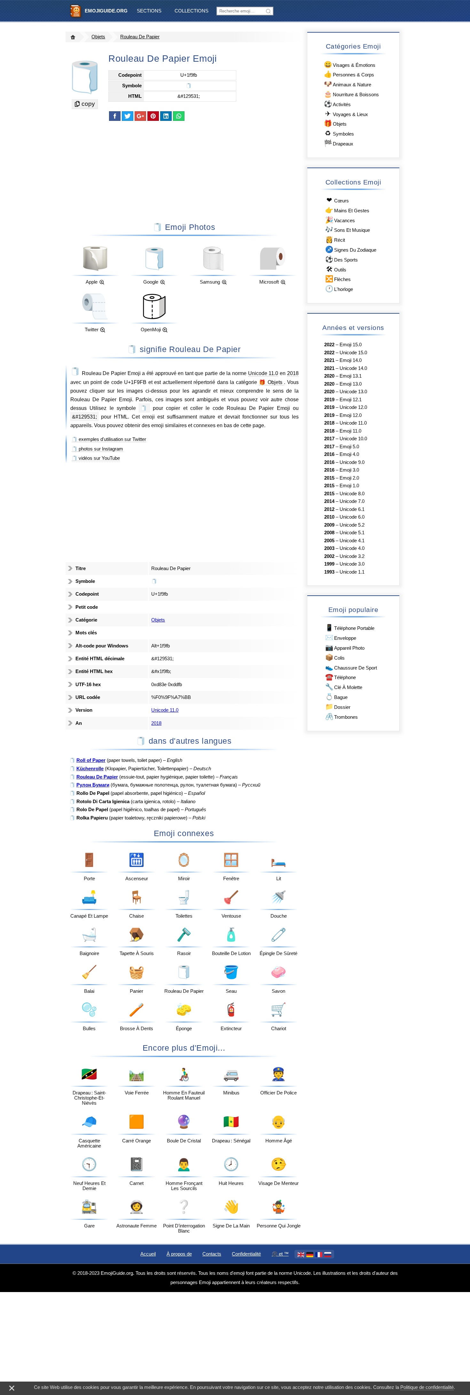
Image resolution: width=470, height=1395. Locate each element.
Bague (336, 696)
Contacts (211, 1254)
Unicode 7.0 (352, 501)
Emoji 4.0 (349, 454)
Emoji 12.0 (351, 415)
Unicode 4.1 (352, 540)
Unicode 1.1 (352, 572)
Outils (336, 269)
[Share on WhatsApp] (178, 116)
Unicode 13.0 (353, 391)
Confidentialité (246, 1254)
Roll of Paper (91, 760)
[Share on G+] (140, 116)
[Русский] (327, 1254)
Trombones (341, 716)
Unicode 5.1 (352, 532)
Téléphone (340, 676)
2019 (329, 399)
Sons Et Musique (347, 229)
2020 (329, 376)
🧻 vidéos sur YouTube (96, 458)
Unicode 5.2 (352, 525)
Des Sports (341, 259)
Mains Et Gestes (347, 210)
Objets (98, 36)
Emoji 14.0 (351, 360)
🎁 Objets (271, 382)
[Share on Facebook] (115, 116)
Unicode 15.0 (353, 352)
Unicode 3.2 (352, 556)
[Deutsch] (309, 1254)
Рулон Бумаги (92, 785)
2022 (329, 344)
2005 (329, 540)
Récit (335, 239)
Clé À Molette (343, 686)
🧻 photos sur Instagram (97, 448)
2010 (329, 517)
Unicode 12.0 (353, 407)
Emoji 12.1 (351, 399)
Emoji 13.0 (351, 384)
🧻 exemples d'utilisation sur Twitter (109, 439)
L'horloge (339, 288)
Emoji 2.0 (349, 478)
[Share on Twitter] (127, 116)
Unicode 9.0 (352, 462)
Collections (191, 10)
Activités (337, 103)
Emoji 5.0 (349, 446)
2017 (329, 438)
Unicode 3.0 (352, 564)
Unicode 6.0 (352, 517)
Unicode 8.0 (352, 493)
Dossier (337, 706)
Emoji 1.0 (349, 485)
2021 (329, 360)
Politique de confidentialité (427, 1387)
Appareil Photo (344, 647)
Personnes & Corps (349, 74)
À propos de (179, 1254)
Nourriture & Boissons (351, 94)
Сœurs (337, 200)
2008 (329, 532)
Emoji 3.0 (349, 470)
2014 (329, 501)
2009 (329, 525)
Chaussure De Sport (351, 667)
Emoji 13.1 (351, 376)
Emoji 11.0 (350, 431)
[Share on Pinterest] (153, 116)
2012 (329, 509)
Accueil (148, 1254)
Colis (335, 657)
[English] (300, 1254)
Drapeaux (338, 143)
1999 (329, 564)
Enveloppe (340, 637)
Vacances (340, 219)
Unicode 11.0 (263, 373)
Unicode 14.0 (353, 368)
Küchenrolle (90, 768)
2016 (329, 454)
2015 (329, 478)
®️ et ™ (280, 1254)
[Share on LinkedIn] (166, 116)
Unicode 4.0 (352, 548)
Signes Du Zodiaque (350, 249)
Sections (149, 10)
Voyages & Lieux (346, 113)
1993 (329, 572)
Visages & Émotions (349, 64)
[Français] (318, 1254)
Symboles (339, 133)
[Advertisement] (184, 171)
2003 (329, 548)
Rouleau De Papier (140, 36)
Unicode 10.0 (353, 438)
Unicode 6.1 (352, 509)
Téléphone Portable (349, 627)
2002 (329, 556)
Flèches (338, 278)
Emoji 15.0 (351, 344)
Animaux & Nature (347, 84)
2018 (293, 373)
